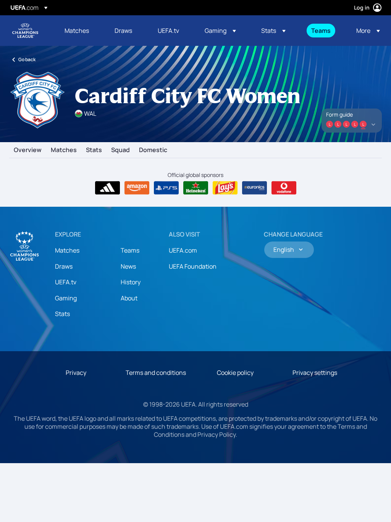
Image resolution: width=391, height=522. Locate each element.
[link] (77, 30)
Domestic (153, 150)
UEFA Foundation (193, 266)
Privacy (76, 372)
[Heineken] (195, 188)
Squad (120, 150)
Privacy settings (314, 372)
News (128, 266)
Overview (28, 150)
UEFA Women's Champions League (25, 30)
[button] (220, 30)
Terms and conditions (156, 372)
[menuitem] (80, 30)
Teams (130, 250)
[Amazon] (136, 188)
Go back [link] (27, 59)
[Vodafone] (283, 188)
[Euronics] (254, 188)
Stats (94, 150)
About (129, 298)
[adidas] (107, 188)
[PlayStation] (166, 188)
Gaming (66, 298)
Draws (64, 266)
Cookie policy (235, 372)
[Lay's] (225, 188)
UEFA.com (183, 250)
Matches (64, 150)
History (131, 282)
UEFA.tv (65, 282)
